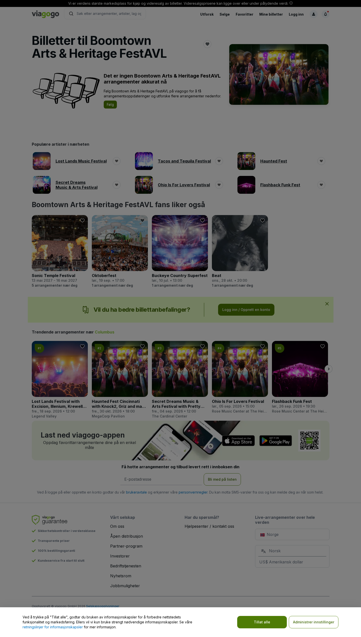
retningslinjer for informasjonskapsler (53, 627)
